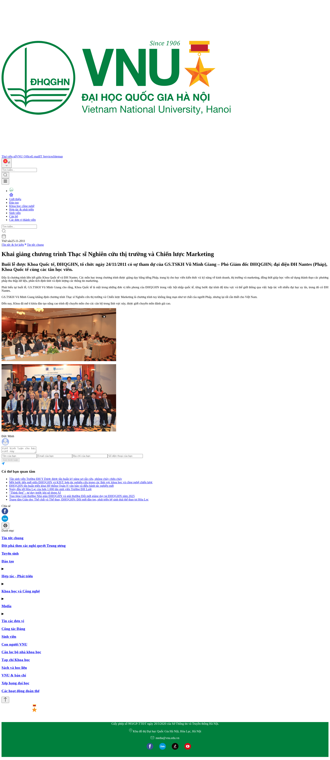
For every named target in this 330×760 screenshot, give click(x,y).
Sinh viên (15, 213)
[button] (165, 511)
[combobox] (7, 163)
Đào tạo (14, 202)
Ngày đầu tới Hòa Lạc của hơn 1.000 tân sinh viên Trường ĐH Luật (50, 489)
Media (6, 606)
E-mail (35, 156)
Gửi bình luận (10, 460)
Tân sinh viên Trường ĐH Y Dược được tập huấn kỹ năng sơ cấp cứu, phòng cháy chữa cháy (65, 478)
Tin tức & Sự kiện (13, 244)
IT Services (46, 156)
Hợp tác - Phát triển (17, 576)
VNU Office (23, 156)
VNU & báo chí (14, 675)
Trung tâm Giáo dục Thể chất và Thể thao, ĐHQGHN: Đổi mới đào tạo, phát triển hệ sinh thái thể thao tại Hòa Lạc (79, 499)
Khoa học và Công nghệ (21, 591)
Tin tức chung (35, 244)
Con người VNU (14, 644)
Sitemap (58, 156)
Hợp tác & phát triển (21, 209)
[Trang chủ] (116, 153)
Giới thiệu (15, 199)
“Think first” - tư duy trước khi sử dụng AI (35, 492)
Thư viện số (9, 156)
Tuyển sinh (10, 553)
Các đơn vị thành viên (22, 219)
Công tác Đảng (13, 629)
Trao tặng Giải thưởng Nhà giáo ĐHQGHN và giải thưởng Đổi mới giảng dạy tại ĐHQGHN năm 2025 (72, 496)
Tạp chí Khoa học (16, 660)
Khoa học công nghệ (21, 206)
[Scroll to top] (5, 700)
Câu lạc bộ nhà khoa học (21, 652)
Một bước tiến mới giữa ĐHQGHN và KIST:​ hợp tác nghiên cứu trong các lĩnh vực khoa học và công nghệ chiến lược (81, 482)
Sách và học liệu (14, 668)
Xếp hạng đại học (15, 683)
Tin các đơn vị (13, 621)
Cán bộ (13, 216)
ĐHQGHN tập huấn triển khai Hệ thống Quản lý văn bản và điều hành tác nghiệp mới (61, 485)
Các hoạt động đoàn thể (20, 691)
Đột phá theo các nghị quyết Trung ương (34, 546)
